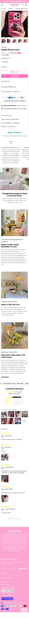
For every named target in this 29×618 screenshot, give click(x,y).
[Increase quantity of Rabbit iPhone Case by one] (26, 67)
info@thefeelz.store (7, 588)
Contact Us (5, 377)
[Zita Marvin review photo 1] (5, 457)
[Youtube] (12, 591)
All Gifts (10, 8)
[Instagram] (8, 591)
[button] (8, 397)
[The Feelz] (14, 5)
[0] (26, 5)
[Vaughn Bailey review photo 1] (5, 498)
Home (3, 8)
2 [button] (12, 519)
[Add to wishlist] (24, 14)
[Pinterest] (3, 591)
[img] (5, 433)
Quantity (3, 67)
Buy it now (14, 76)
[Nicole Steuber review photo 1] (5, 478)
